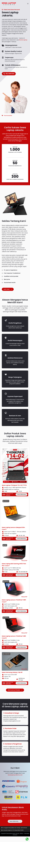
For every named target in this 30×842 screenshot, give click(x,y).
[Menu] (28, 3)
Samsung (7, 654)
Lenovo (7, 501)
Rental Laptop (23, 40)
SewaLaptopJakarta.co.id (15, 775)
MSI (5, 545)
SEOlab (21, 833)
